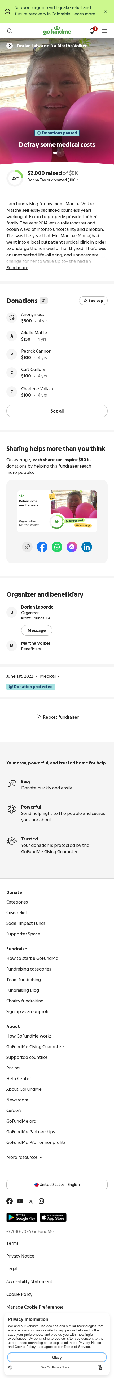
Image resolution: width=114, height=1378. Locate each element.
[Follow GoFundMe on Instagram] (41, 1201)
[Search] (9, 31)
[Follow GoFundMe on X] (30, 1201)
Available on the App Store (53, 1217)
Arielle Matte (34, 332)
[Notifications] (91, 31)
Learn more (83, 13)
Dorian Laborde (37, 607)
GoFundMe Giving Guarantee (50, 851)
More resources (22, 1157)
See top (96, 300)
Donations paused (59, 133)
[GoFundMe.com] (57, 31)
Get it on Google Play (21, 1217)
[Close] (105, 11)
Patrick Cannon (36, 351)
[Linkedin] (86, 547)
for (52, 45)
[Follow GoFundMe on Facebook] (9, 1201)
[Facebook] (42, 547)
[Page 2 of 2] (60, 153)
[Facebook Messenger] (72, 547)
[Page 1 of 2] (55, 153)
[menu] (104, 31)
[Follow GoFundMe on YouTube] (20, 1201)
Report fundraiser (61, 717)
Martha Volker (36, 643)
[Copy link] (27, 547)
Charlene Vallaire (38, 388)
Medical (48, 676)
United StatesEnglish (60, 1185)
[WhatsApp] (57, 547)
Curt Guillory (33, 369)
